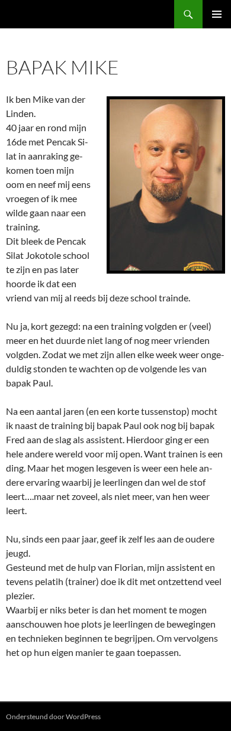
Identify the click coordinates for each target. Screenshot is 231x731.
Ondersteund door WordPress (53, 716)
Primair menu (217, 14)
